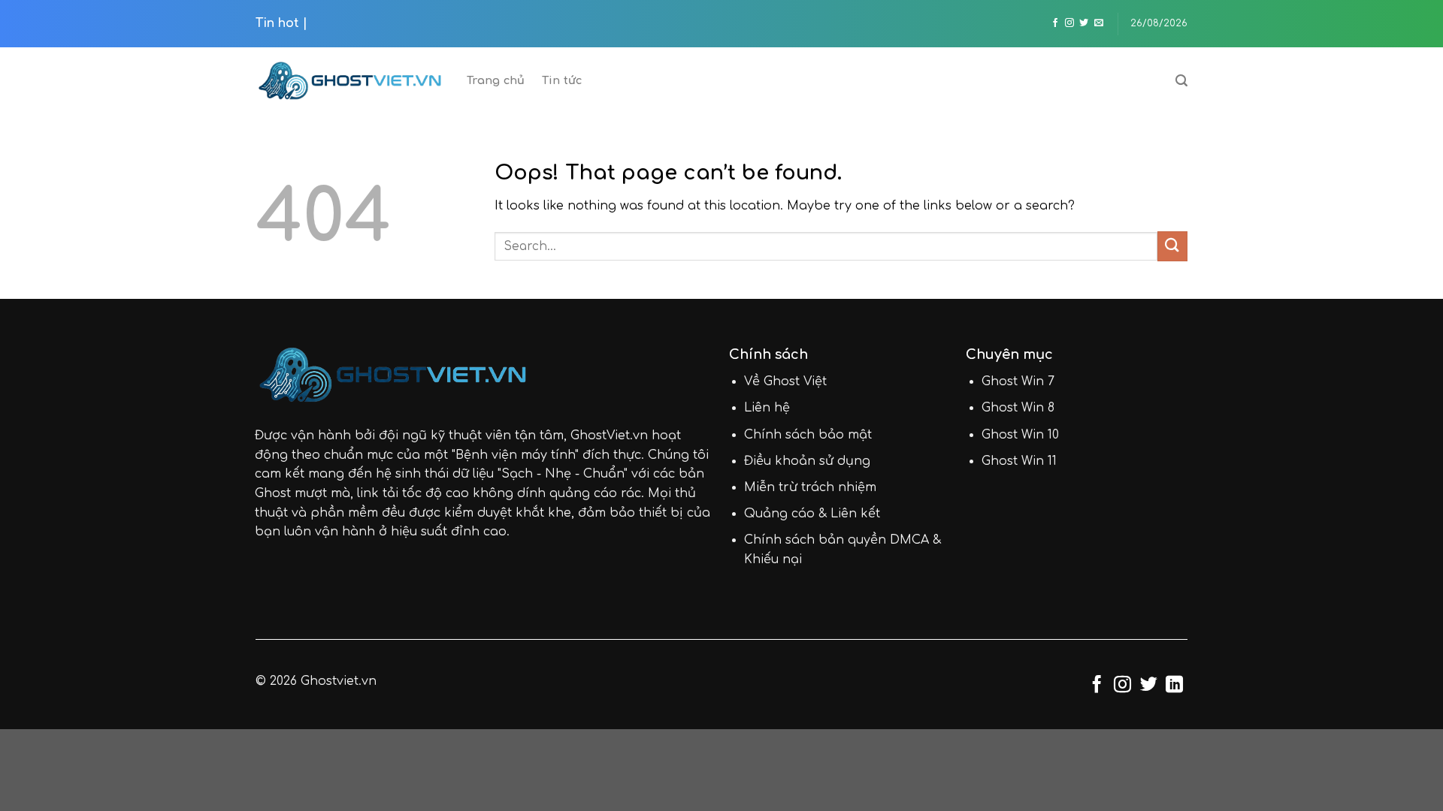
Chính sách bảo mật (808, 435)
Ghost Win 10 (1020, 435)
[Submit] (1172, 246)
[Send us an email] (1098, 23)
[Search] (1181, 80)
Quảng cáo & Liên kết (812, 513)
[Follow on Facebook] (1055, 23)
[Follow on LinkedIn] (1174, 685)
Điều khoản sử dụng (807, 461)
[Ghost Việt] (350, 80)
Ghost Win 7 (1018, 381)
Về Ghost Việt (785, 381)
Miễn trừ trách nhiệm (810, 487)
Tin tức (562, 80)
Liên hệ (767, 408)
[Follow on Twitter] (1083, 23)
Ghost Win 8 (1018, 408)
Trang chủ (496, 80)
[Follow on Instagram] (1069, 23)
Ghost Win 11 (1019, 461)
